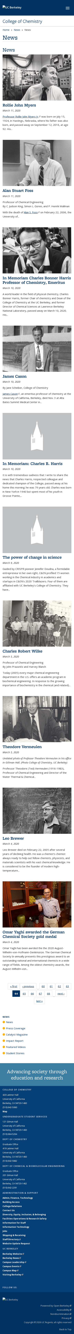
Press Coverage (15, 1028)
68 (49, 994)
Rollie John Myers (19, 105)
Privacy (66, 1318)
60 (44, 987)
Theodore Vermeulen (22, 746)
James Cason (15, 376)
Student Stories (15, 1053)
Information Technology (16, 1226)
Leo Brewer (13, 838)
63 (68, 987)
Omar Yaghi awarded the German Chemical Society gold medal (34, 934)
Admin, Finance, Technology (18, 1197)
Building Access (11, 1202)
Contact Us (9, 1210)
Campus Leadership (14, 1262)
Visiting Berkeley (13, 1274)
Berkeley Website (13, 1253)
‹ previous (29, 986)
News (17, 29)
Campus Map (11, 1270)
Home (6, 29)
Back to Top (65, 1329)
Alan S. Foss (32, 212)
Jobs (5, 1231)
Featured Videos (16, 1047)
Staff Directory (12, 1239)
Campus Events (12, 1266)
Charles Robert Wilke (22, 651)
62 (60, 987)
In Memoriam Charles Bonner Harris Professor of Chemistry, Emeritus (37, 280)
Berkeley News (12, 1258)
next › (62, 993)
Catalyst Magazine (17, 1034)
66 (33, 994)
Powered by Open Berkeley (56, 1305)
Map (5, 1111)
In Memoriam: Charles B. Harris (32, 463)
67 (41, 994)
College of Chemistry (22, 21)
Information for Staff (14, 1222)
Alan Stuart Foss (18, 190)
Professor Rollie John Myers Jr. (22, 116)
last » (40, 1001)
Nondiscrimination (60, 1314)
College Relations (12, 1206)
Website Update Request (16, 1243)
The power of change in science (32, 557)
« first (14, 986)
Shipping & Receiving (14, 1235)
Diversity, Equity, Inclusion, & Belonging (24, 1214)
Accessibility (64, 1309)
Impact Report (14, 1040)
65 (25, 994)
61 (52, 987)
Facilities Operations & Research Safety (25, 1218)
